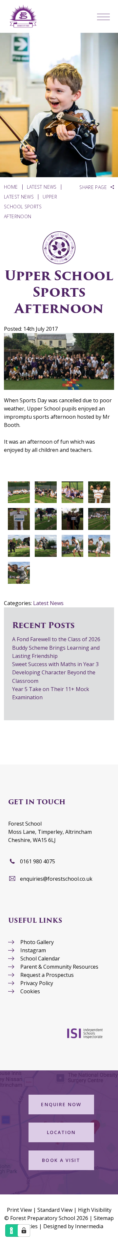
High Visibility (94, 1209)
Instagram (33, 950)
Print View (19, 1209)
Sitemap (104, 1218)
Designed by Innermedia (73, 1226)
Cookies (30, 991)
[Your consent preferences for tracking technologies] (24, 1230)
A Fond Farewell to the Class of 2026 (56, 639)
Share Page (93, 187)
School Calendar (40, 958)
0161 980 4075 (37, 861)
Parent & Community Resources (59, 966)
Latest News (48, 603)
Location (61, 1132)
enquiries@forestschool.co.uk (56, 878)
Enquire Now (61, 1104)
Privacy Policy (36, 983)
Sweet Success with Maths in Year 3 (55, 664)
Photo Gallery (37, 942)
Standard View (54, 1209)
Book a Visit (61, 1160)
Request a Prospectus (47, 975)
